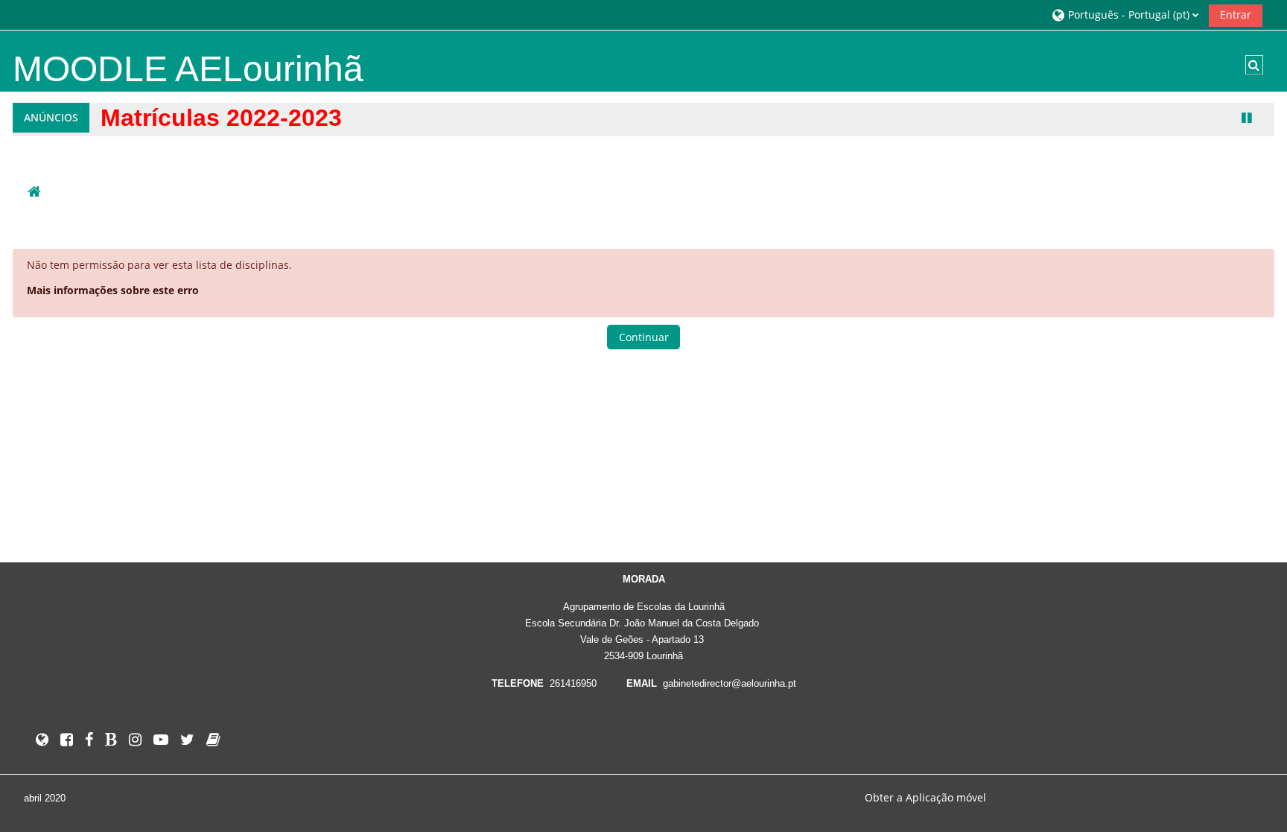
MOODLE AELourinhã (188, 69)
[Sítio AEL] (42, 739)
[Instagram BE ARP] (135, 739)
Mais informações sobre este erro (113, 290)
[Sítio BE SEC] (213, 739)
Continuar (644, 337)
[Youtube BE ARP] (160, 739)
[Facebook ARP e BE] (89, 739)
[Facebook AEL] (66, 739)
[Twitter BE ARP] (187, 739)
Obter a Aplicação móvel (925, 797)
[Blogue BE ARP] (111, 739)
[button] (1124, 14)
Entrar (1235, 14)
